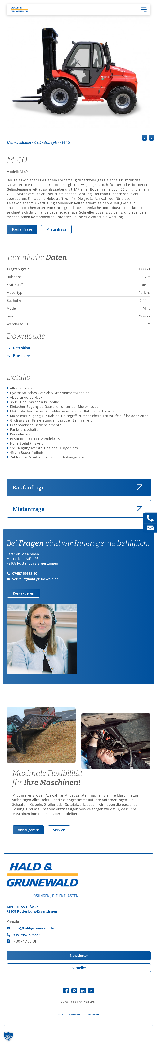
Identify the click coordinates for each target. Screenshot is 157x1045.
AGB (60, 1014)
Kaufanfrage (22, 229)
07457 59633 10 (24, 573)
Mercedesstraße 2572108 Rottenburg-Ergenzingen (32, 909)
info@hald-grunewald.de (33, 928)
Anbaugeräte (28, 830)
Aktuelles (79, 967)
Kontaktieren (23, 593)
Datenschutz (92, 1014)
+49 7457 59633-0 (27, 934)
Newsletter (79, 955)
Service (59, 830)
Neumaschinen (19, 143)
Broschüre (21, 355)
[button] (8, 1036)
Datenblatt (21, 347)
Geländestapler (46, 143)
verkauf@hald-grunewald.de (35, 579)
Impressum (74, 1014)
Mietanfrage (56, 229)
